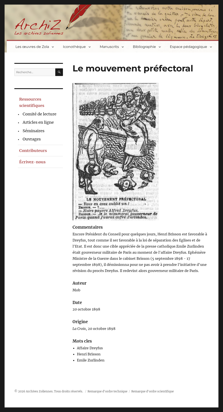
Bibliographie (144, 47)
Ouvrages (32, 139)
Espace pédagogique (188, 47)
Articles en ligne (38, 122)
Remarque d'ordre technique (107, 391)
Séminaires (33, 130)
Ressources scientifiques (31, 102)
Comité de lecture (39, 114)
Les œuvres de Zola (32, 47)
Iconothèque (74, 47)
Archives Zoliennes (39, 391)
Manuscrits (109, 47)
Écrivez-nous (32, 161)
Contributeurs (33, 150)
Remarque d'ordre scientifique (152, 391)
